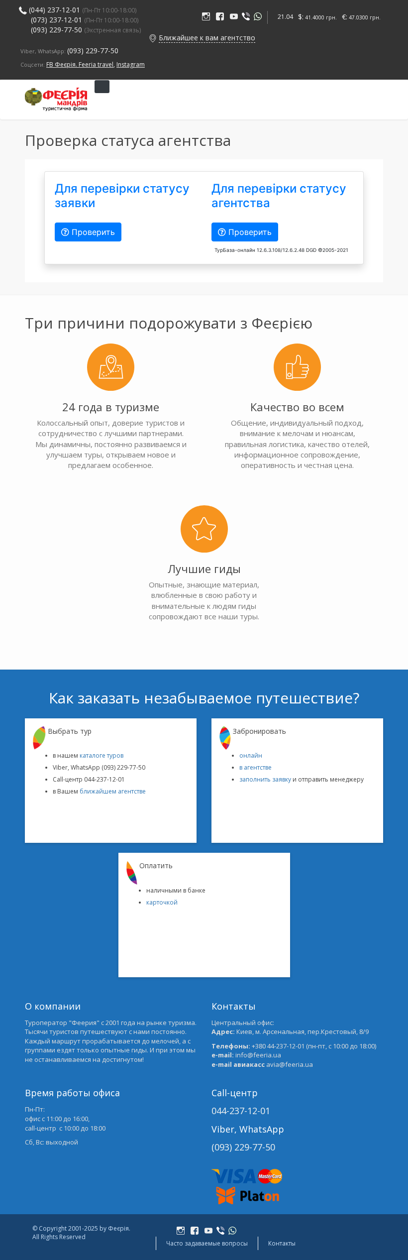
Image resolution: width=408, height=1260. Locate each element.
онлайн (250, 755)
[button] (153, 37)
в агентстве (255, 767)
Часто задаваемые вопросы (207, 1243)
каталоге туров (101, 755)
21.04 (285, 16)
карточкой (162, 902)
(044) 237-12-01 (54, 9)
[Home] (56, 99)
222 (208, 17)
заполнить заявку (265, 779)
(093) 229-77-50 (86, 29)
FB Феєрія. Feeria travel (79, 64)
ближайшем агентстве (113, 791)
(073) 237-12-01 (56, 19)
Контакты (282, 1243)
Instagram (130, 64)
